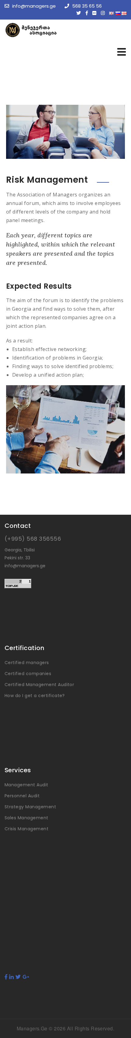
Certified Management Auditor (39, 685)
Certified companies (28, 674)
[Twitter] (80, 13)
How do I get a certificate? (35, 696)
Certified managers (27, 663)
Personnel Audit (22, 796)
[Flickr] (95, 13)
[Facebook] (88, 13)
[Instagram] (104, 13)
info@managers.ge (34, 6)
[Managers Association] (50, 30)
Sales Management (26, 818)
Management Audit (26, 785)
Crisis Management (26, 829)
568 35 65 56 (87, 6)
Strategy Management (30, 807)
